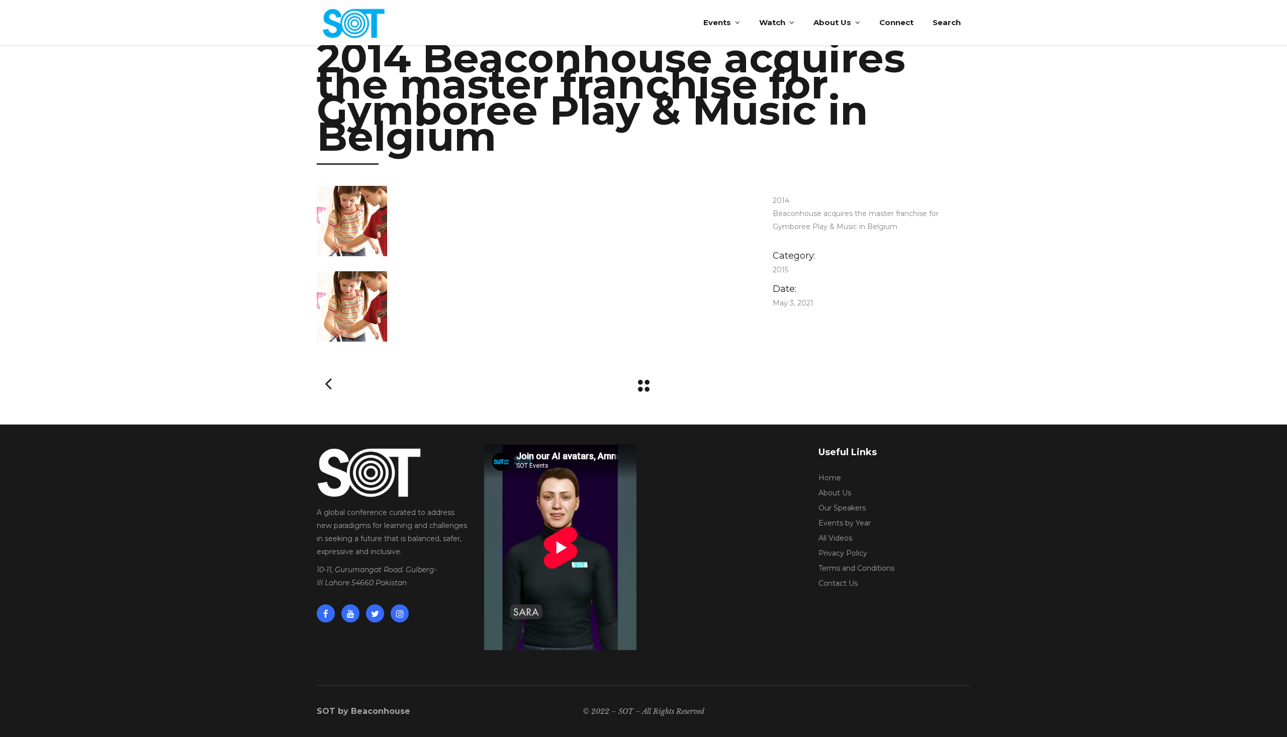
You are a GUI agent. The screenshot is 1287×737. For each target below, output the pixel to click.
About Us (834, 492)
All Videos (835, 538)
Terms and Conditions (856, 568)
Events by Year (844, 523)
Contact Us (838, 583)
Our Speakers (842, 507)
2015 (780, 269)
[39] (530, 221)
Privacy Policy (842, 553)
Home (829, 477)
